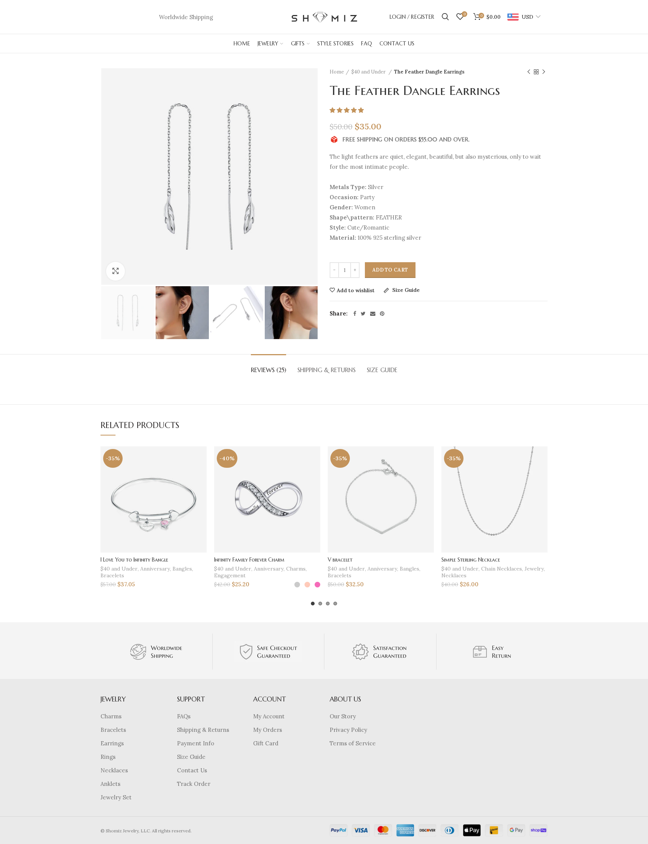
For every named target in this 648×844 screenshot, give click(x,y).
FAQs (183, 716)
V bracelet (340, 559)
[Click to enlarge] (115, 271)
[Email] (373, 313)
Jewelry (534, 568)
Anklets (110, 783)
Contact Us (192, 770)
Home (337, 72)
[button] (347, 110)
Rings (108, 756)
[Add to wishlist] (201, 458)
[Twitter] (363, 313)
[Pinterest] (382, 313)
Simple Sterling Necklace (470, 559)
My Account (269, 716)
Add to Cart (390, 270)
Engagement (230, 575)
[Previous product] (528, 72)
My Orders (267, 729)
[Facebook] (354, 313)
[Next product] (544, 72)
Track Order (193, 783)
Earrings (112, 743)
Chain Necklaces (501, 568)
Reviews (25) (268, 370)
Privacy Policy (348, 729)
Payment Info (195, 743)
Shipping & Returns (326, 370)
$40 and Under (369, 72)
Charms (296, 568)
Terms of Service (353, 743)
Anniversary (155, 568)
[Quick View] (201, 492)
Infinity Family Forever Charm (249, 559)
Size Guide (405, 290)
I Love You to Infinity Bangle (134, 559)
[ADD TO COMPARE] (201, 475)
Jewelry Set (116, 797)
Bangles (182, 568)
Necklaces (453, 575)
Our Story (343, 716)
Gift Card (265, 743)
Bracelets (112, 575)
